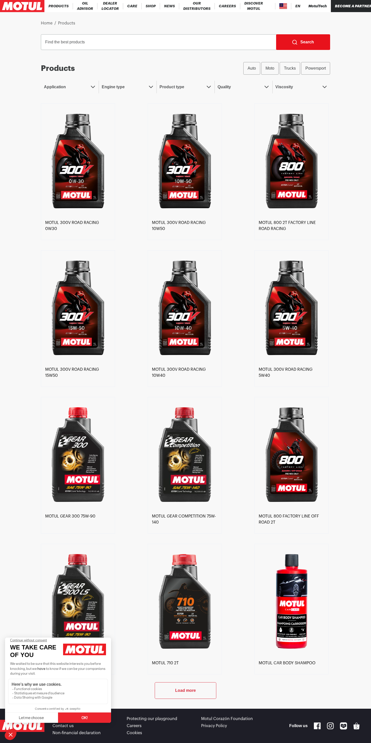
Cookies (134, 733)
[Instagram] (330, 725)
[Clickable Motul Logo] (22, 6)
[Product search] (271, 6)
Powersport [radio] (315, 68)
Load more (185, 690)
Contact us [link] (63, 726)
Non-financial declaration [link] (76, 733)
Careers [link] (134, 726)
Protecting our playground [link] (152, 719)
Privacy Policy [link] (214, 726)
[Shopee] (356, 726)
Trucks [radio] (290, 68)
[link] (132, 6)
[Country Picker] (283, 6)
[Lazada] (343, 726)
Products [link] (66, 23)
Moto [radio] (270, 68)
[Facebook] (317, 725)
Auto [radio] (252, 68)
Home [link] (46, 23)
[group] (286, 68)
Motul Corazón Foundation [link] (227, 719)
